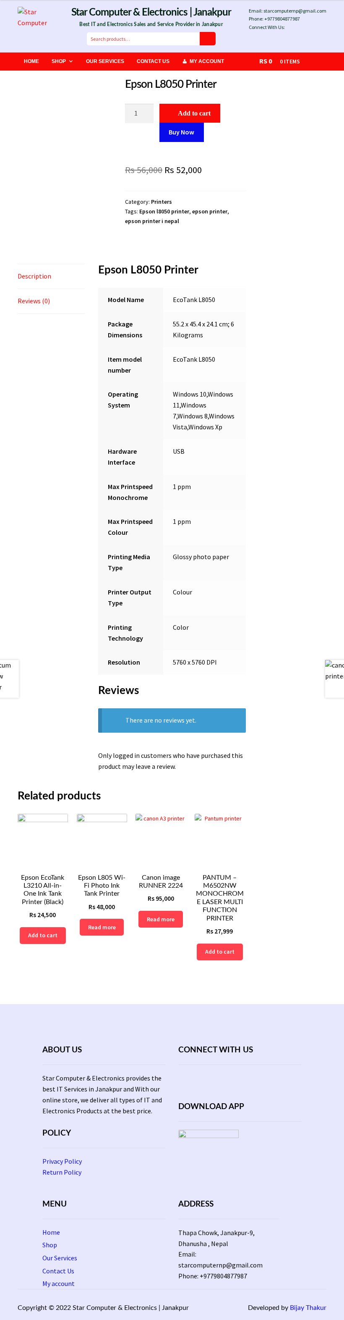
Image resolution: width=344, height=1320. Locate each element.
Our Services (105, 61)
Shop (59, 61)
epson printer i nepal (152, 221)
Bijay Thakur (308, 1307)
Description (34, 276)
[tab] (51, 276)
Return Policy (61, 1172)
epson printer (209, 211)
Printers (161, 201)
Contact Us (153, 61)
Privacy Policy (62, 1161)
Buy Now (181, 132)
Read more (102, 927)
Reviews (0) (34, 301)
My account (207, 61)
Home (31, 61)
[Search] (208, 38)
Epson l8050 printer (164, 211)
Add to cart (194, 113)
